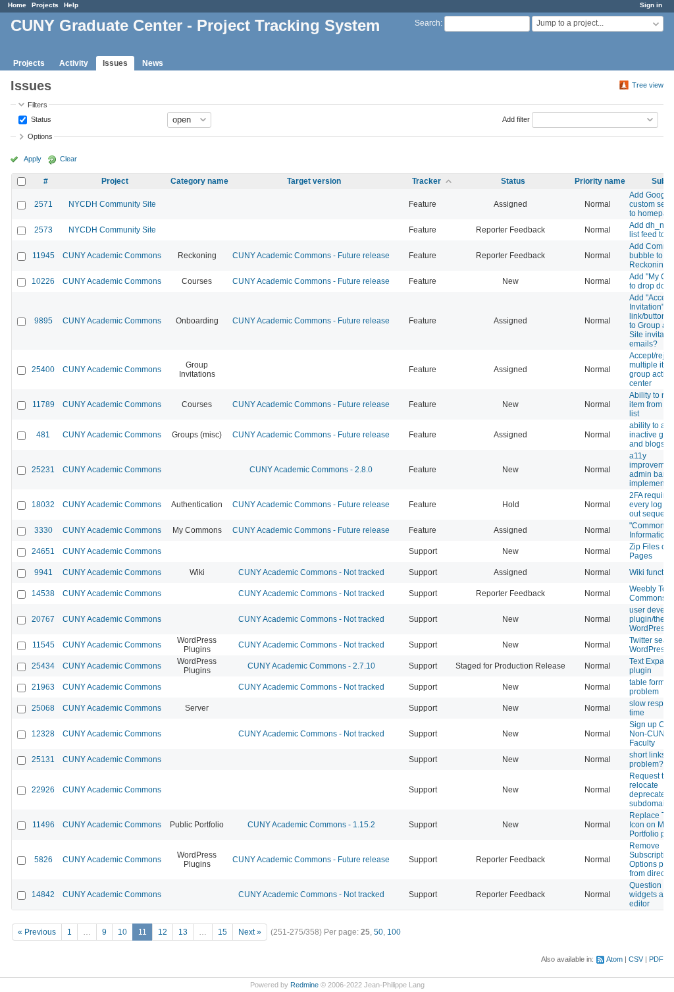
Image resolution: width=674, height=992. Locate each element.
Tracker (426, 181)
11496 (43, 824)
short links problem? (647, 759)
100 (394, 932)
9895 (43, 320)
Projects (45, 5)
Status (40, 119)
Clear (68, 159)
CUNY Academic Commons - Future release (311, 255)
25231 (43, 469)
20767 (43, 619)
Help (71, 5)
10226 (43, 281)
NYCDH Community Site (112, 204)
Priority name (600, 181)
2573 (43, 229)
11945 (43, 255)
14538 (43, 593)
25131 (43, 759)
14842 (43, 894)
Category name (199, 181)
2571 (43, 204)
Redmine (304, 985)
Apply (32, 159)
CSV (636, 959)
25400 (43, 369)
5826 (43, 859)
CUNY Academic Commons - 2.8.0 (311, 469)
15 (222, 932)
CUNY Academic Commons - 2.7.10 (311, 666)
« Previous (37, 932)
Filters (37, 105)
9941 (43, 572)
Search (427, 23)
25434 (43, 666)
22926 (43, 789)
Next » (249, 932)
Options (40, 136)
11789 (43, 404)
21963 (43, 687)
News (152, 63)
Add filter (516, 119)
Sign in (651, 5)
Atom (614, 959)
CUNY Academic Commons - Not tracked (311, 572)
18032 (43, 504)
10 (122, 932)
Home (17, 5)
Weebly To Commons (648, 593)
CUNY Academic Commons (112, 255)
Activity (73, 63)
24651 (43, 551)
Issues (115, 63)
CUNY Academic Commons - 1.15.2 (311, 824)
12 (162, 932)
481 (43, 434)
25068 (43, 708)
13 (183, 932)
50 (378, 932)
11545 (43, 644)
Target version (314, 181)
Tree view (647, 85)
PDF (656, 959)
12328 (43, 733)
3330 (43, 530)
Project (114, 181)
